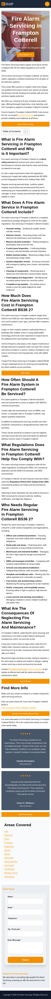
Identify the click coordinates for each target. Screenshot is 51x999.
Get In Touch (25, 681)
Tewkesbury (9, 877)
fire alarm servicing (25, 115)
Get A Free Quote (25, 814)
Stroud (7, 854)
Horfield (32, 708)
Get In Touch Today (25, 124)
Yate (3, 708)
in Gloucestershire (25, 669)
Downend (10, 708)
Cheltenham (9, 869)
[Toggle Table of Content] (24, 132)
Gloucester (8, 858)
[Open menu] (47, 4)
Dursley (7, 850)
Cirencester (9, 865)
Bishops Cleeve (11, 873)
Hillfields (24, 708)
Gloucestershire (11, 862)
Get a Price (25, 373)
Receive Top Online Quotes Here (25, 714)
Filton (17, 708)
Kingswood (9, 847)
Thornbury (8, 843)
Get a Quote (24, 55)
